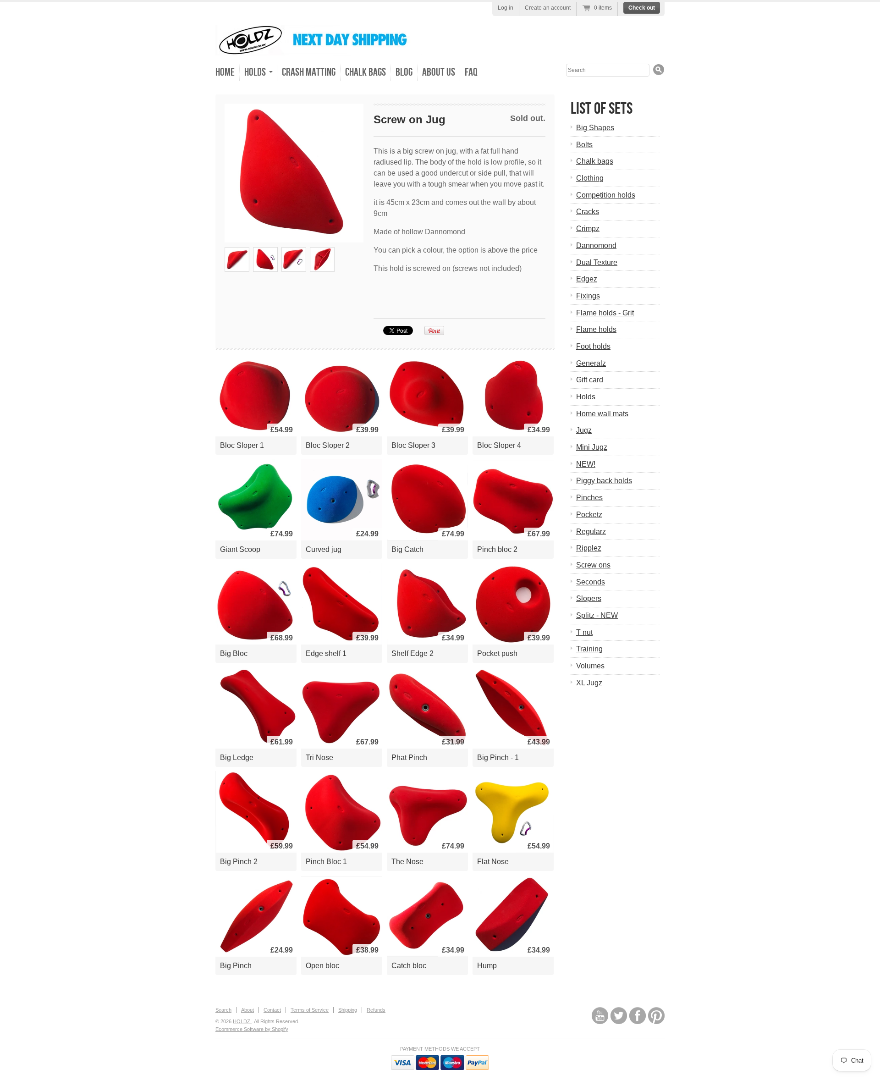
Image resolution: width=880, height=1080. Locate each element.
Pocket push (497, 653)
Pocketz (589, 514)
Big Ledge (236, 757)
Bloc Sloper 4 (499, 445)
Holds (585, 397)
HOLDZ (242, 1021)
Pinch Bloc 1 (326, 861)
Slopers (588, 598)
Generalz (591, 363)
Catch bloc (408, 966)
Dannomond (596, 245)
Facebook (637, 1015)
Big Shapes (595, 128)
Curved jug (323, 549)
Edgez (586, 279)
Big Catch (407, 549)
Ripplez (588, 548)
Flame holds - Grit (605, 313)
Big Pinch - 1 (498, 757)
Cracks (587, 211)
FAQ (471, 72)
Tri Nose (319, 757)
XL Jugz (589, 683)
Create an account (548, 8)
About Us (438, 72)
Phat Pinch (409, 757)
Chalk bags (594, 161)
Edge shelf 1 (326, 653)
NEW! (585, 464)
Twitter (618, 1015)
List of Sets (601, 109)
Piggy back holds (604, 481)
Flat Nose (493, 861)
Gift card (589, 380)
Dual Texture (596, 262)
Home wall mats (602, 414)
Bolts (584, 145)
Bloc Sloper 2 (328, 445)
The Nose (407, 861)
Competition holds (605, 195)
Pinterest (656, 1015)
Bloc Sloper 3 (413, 445)
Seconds (590, 582)
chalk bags (365, 72)
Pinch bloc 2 (497, 549)
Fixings (588, 296)
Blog (404, 72)
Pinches (589, 497)
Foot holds (593, 346)
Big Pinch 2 (239, 861)
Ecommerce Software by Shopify (251, 1029)
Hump (487, 966)
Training (589, 649)
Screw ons (593, 565)
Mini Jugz (591, 447)
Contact (272, 1010)
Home (225, 72)
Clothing (590, 178)
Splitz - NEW (597, 615)
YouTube (600, 1015)
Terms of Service (310, 1010)
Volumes (590, 666)
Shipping (347, 1010)
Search (223, 1010)
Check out (641, 8)
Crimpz (588, 228)
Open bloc (322, 966)
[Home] (318, 49)
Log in (505, 8)
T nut (584, 632)
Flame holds (596, 329)
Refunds (376, 1010)
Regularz (591, 531)
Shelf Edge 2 (412, 653)
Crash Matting (309, 72)
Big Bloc (234, 653)
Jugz (584, 430)
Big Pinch (236, 966)
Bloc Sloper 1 (242, 445)
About (247, 1010)
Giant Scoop (240, 549)
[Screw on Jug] (294, 173)
